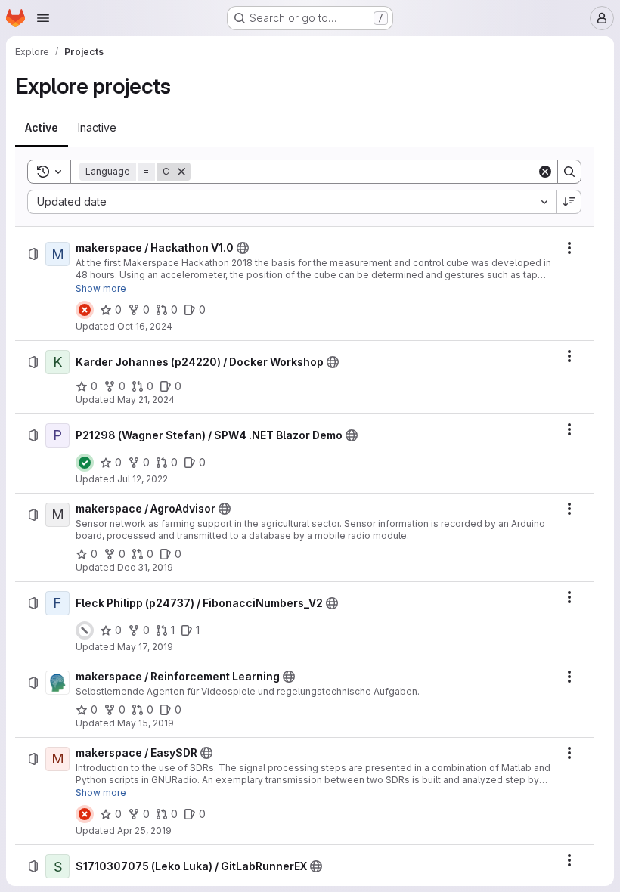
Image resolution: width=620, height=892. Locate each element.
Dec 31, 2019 (145, 567)
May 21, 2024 (146, 399)
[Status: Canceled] (85, 630)
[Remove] (181, 172)
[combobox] (291, 202)
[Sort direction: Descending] (569, 202)
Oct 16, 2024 (144, 326)
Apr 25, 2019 (144, 830)
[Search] (569, 172)
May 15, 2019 (145, 723)
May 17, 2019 (145, 646)
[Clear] (545, 172)
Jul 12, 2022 (142, 479)
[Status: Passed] (85, 463)
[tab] (41, 128)
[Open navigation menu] (43, 18)
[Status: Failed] (85, 310)
